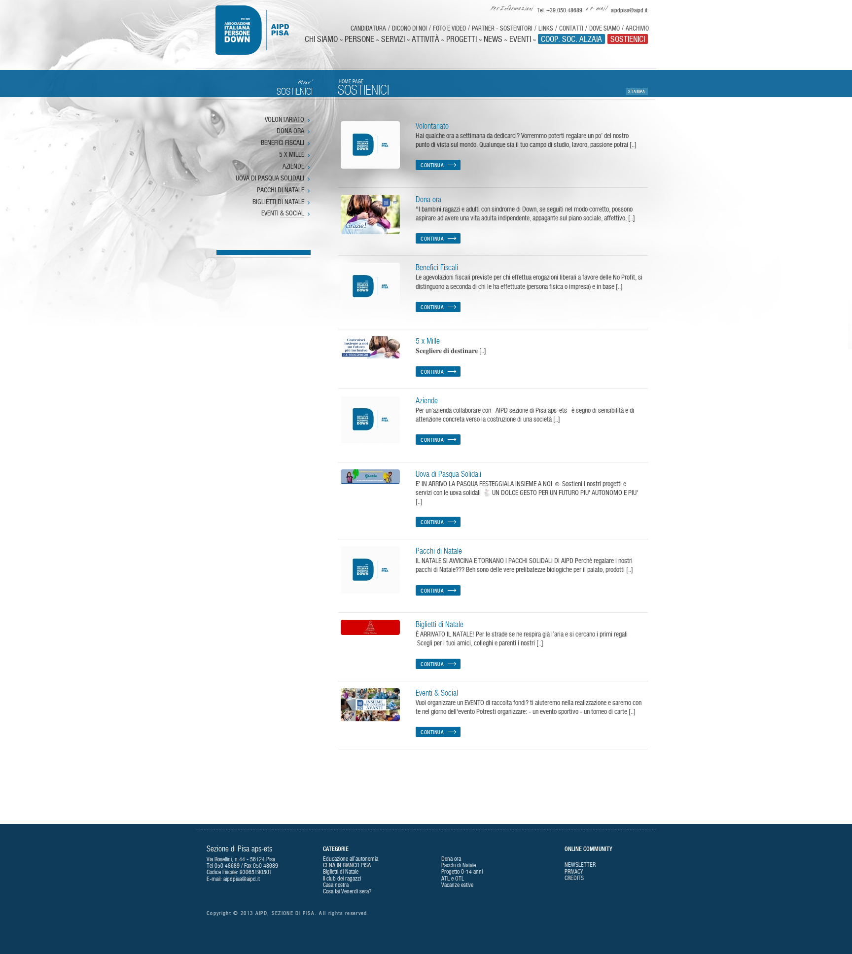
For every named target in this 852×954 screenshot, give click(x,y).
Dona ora (290, 131)
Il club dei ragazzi (342, 878)
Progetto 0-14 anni (462, 871)
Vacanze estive (457, 885)
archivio (637, 28)
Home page (351, 81)
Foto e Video (449, 28)
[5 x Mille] (370, 347)
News (493, 39)
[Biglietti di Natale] (370, 627)
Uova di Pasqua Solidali (270, 178)
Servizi (393, 39)
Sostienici (627, 39)
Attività (425, 39)
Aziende (293, 166)
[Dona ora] (370, 214)
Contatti (571, 28)
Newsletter (580, 864)
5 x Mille (291, 154)
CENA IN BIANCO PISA (347, 865)
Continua (432, 165)
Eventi (520, 39)
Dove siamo (604, 28)
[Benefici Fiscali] (370, 286)
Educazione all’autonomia (350, 858)
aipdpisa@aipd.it (241, 879)
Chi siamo (321, 39)
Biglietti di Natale (278, 202)
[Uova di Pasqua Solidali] (370, 476)
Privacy (574, 871)
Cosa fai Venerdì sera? (347, 891)
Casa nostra (336, 885)
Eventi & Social (282, 213)
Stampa (636, 91)
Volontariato (284, 119)
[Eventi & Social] (370, 704)
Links (545, 28)
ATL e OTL (452, 878)
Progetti (461, 39)
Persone (359, 39)
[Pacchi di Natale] (370, 570)
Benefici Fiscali (282, 143)
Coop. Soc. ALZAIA (571, 39)
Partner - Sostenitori (502, 28)
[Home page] (258, 30)
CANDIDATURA (368, 28)
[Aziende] (370, 419)
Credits (574, 878)
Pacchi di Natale (280, 190)
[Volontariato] (370, 145)
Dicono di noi (409, 28)
